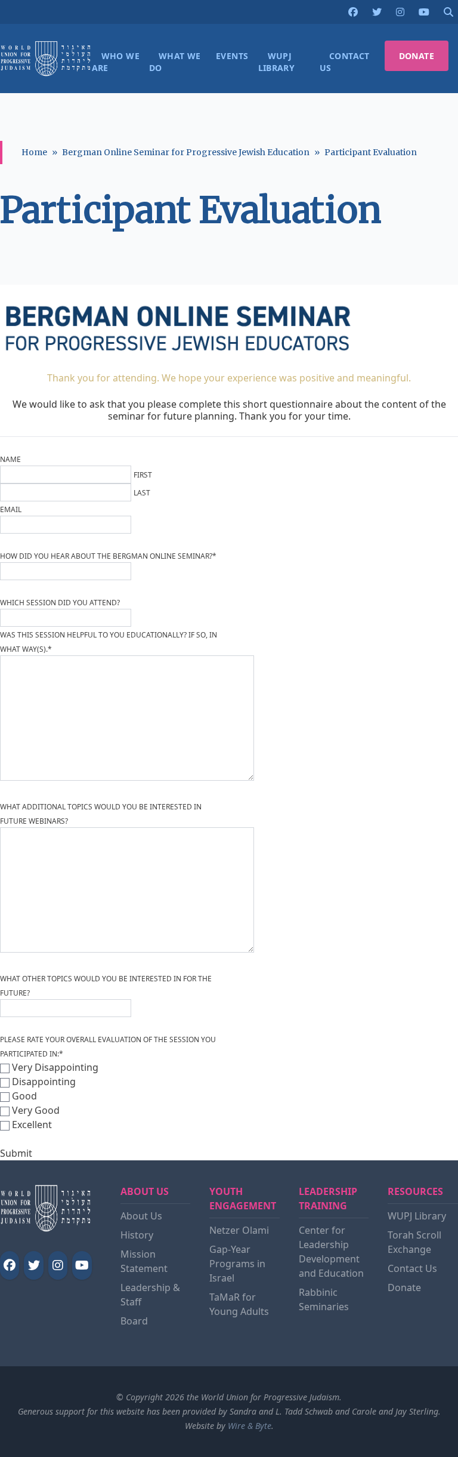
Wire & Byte (249, 1425)
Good (24, 1095)
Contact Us (412, 1268)
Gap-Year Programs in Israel (237, 1263)
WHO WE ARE (116, 61)
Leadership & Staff (150, 1294)
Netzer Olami (239, 1230)
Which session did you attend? (60, 602)
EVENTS (232, 55)
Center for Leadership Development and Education (331, 1252)
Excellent (32, 1124)
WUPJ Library (417, 1215)
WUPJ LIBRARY (276, 61)
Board (134, 1320)
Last (142, 493)
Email (10, 509)
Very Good (36, 1110)
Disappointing (44, 1081)
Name (10, 459)
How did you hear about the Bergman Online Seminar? (108, 556)
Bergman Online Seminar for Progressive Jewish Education (186, 152)
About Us (141, 1215)
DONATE (416, 55)
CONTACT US (345, 61)
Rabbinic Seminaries (324, 1299)
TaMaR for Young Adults (239, 1304)
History (136, 1235)
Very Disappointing (55, 1067)
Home (34, 152)
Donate (404, 1287)
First (143, 475)
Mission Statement (144, 1261)
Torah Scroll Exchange (414, 1242)
